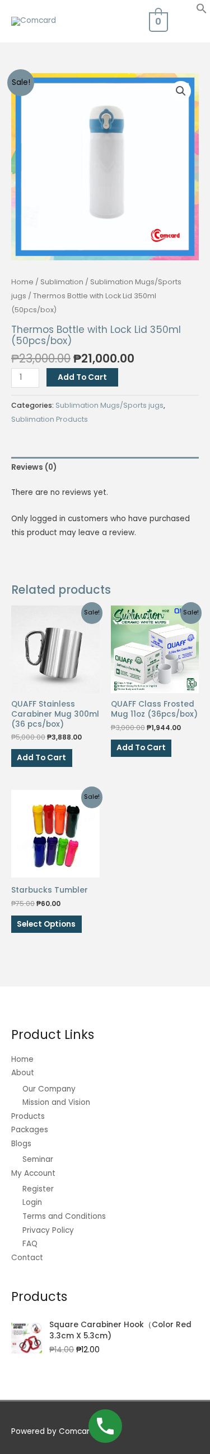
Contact (27, 1257)
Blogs (21, 1143)
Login (32, 1202)
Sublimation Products (49, 419)
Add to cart (82, 377)
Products (28, 1116)
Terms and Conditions (64, 1216)
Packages (29, 1129)
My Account (33, 1173)
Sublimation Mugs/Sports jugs (109, 405)
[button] (201, 11)
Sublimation (61, 282)
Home (22, 282)
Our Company (49, 1089)
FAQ (30, 1243)
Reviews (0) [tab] (34, 467)
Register (38, 1189)
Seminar (37, 1159)
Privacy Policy (48, 1230)
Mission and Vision (56, 1102)
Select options (46, 924)
